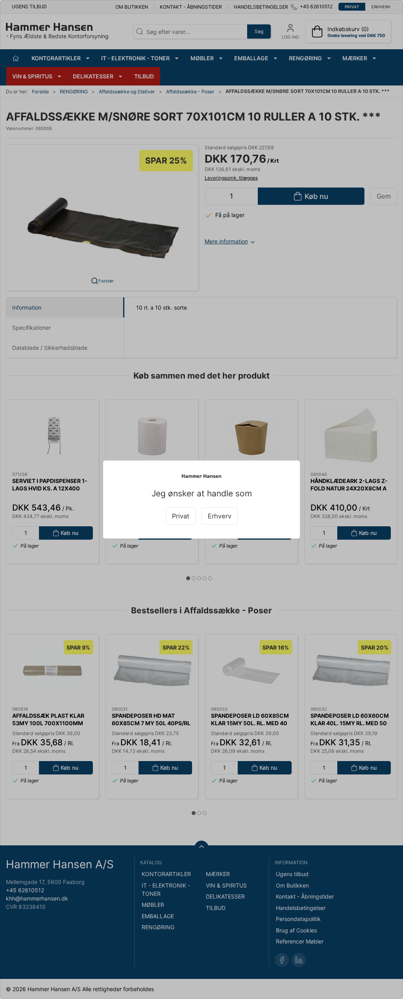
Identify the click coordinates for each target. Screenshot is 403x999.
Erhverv (219, 516)
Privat (180, 516)
